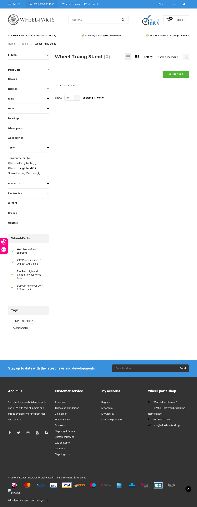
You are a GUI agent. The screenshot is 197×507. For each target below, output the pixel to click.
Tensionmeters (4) (19, 158)
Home (11, 43)
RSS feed (81, 477)
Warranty (60, 448)
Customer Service (64, 436)
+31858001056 (162, 419)
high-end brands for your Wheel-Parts (29, 275)
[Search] (123, 20)
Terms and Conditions (67, 408)
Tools (25, 43)
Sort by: (148, 56)
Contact (13, 222)
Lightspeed (47, 477)
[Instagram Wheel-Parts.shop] (28, 432)
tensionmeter (20, 327)
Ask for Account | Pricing (33, 35)
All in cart (175, 74)
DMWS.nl (70, 477)
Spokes (12, 79)
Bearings (13, 118)
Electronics (15, 193)
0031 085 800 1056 (43, 4)
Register (106, 402)
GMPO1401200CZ (23, 321)
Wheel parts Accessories (15, 133)
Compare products (111, 419)
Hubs (11, 108)
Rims (11, 98)
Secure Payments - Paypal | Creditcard (169, 35)
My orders (107, 408)
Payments (60, 425)
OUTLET (12, 203)
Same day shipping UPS (103, 35)
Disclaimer (61, 413)
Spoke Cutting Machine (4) (24, 173)
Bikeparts (14, 183)
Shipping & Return (65, 431)
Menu (16, 4)
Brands (12, 213)
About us (60, 402)
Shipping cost (62, 454)
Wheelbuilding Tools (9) (22, 163)
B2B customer (62, 442)
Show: (58, 97)
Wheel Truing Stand (45, 43)
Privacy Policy (62, 419)
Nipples (13, 88)
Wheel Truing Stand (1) (22, 168)
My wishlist (107, 413)
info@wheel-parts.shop (167, 425)
